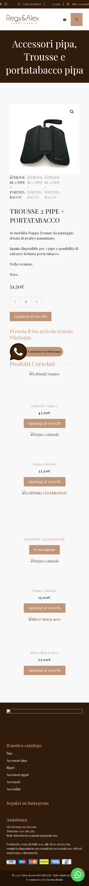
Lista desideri (31, 4)
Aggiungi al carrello (30, 316)
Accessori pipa (43, 43)
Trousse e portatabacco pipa (44, 63)
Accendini (13, 789)
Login (56, 4)
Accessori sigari (17, 775)
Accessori (13, 782)
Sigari (10, 767)
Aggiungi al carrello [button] (44, 423)
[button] (72, 112)
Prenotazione (44, 549)
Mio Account (80, 4)
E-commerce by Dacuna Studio (44, 879)
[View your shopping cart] (65, 19)
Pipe (9, 753)
